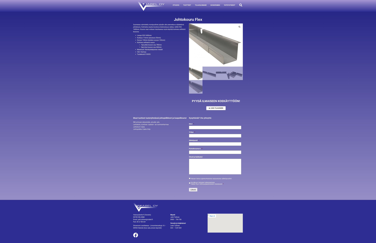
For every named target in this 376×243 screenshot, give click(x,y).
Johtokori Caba (139, 127)
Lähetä (193, 190)
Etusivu (176, 5)
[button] (240, 5)
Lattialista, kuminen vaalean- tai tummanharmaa (151, 124)
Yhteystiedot (229, 5)
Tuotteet (187, 5)
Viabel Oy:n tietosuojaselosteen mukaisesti (206, 184)
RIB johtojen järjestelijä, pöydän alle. (146, 122)
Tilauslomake (201, 5)
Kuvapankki (215, 5)
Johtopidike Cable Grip (141, 129)
